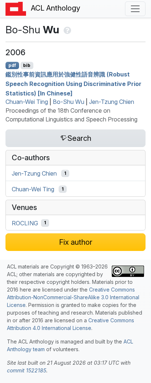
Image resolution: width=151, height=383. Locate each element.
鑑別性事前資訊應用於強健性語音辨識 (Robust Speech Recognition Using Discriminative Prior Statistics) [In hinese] (73, 84)
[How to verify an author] (66, 29)
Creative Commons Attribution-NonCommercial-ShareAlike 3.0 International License (73, 297)
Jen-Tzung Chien (111, 101)
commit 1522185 (26, 370)
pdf (12, 65)
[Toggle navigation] (135, 8)
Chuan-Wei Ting (26, 101)
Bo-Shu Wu (68, 101)
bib (26, 65)
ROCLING (25, 222)
